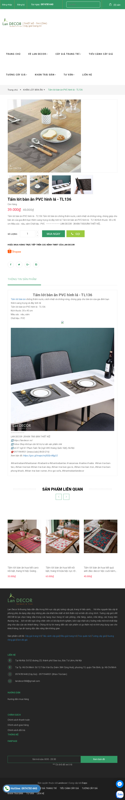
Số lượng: (13, 234)
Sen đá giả (22, 640)
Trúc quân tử (84, 636)
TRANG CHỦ (13, 54)
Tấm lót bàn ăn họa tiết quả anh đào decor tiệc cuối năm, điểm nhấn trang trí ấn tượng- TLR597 (100, 569)
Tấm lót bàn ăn (18, 299)
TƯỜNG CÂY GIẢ (16, 74)
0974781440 (47, 4)
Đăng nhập (7, 4)
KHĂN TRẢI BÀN (44, 74)
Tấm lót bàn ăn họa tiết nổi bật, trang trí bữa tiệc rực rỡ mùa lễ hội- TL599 (60, 569)
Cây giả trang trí (33, 636)
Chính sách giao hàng (18, 725)
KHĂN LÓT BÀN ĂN (33, 90)
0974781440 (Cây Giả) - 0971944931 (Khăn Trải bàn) (41, 674)
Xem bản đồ (99, 759)
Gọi (77, 233)
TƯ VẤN (68, 74)
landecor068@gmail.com (27, 681)
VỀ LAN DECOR (37, 54)
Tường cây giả (98, 636)
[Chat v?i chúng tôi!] (119, 784)
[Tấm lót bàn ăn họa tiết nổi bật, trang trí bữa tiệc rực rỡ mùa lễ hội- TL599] (62, 536)
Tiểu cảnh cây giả (50, 636)
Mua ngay (53, 233)
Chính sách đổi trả (16, 730)
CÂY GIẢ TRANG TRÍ (67, 54)
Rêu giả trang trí (68, 636)
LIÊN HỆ (87, 74)
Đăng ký (21, 4)
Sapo (84, 783)
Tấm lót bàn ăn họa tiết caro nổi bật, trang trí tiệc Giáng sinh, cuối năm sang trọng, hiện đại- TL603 (24, 569)
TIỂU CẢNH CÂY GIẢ (101, 54)
